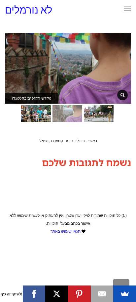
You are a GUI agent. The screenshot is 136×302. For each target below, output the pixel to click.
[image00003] (122, 95)
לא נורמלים (28, 10)
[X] (56, 293)
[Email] (102, 293)
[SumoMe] (124, 293)
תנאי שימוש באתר (66, 231)
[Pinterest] (79, 293)
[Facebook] (34, 293)
